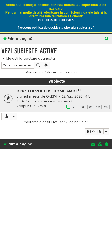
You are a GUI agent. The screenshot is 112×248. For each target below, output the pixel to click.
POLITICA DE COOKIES (56, 20)
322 (90, 107)
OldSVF (52, 96)
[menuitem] (106, 39)
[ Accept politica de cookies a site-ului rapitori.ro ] (56, 28)
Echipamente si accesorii (51, 101)
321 (83, 107)
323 (98, 107)
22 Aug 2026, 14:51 (77, 96)
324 (106, 107)
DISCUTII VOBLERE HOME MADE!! (49, 91)
